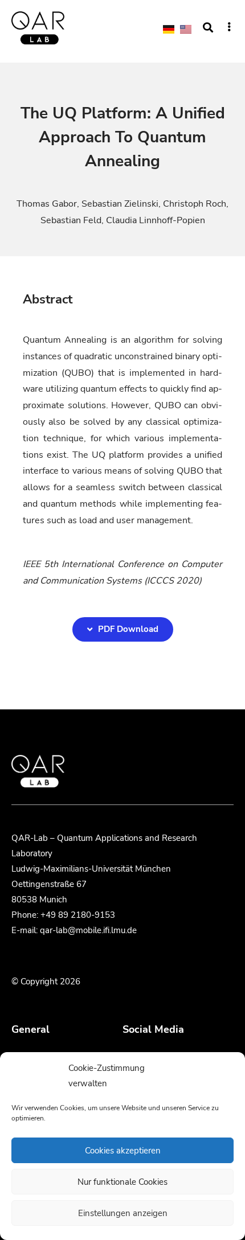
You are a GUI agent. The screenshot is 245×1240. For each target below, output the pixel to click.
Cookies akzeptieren (123, 1150)
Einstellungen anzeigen (123, 1213)
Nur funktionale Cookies (122, 1182)
